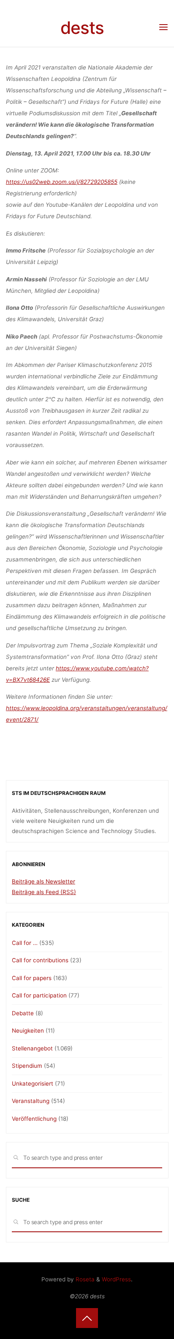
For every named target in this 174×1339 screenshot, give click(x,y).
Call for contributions (40, 960)
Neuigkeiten (28, 1030)
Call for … (25, 942)
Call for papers (32, 978)
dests (82, 27)
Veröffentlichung (34, 1118)
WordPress (116, 1279)
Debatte (23, 1013)
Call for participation (39, 995)
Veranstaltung (30, 1100)
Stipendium (27, 1065)
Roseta (84, 1279)
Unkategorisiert (32, 1083)
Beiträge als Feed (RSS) (44, 892)
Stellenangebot (32, 1048)
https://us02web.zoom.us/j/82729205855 (61, 181)
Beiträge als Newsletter (43, 881)
